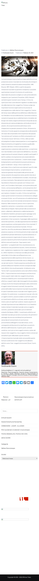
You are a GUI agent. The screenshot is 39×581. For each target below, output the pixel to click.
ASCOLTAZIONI (5, 438)
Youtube (3, 556)
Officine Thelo (26, 577)
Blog (2, 541)
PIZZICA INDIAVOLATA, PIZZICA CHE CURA (14, 434)
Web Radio (4, 538)
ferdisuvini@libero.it (7, 370)
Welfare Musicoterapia (16, 50)
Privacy (3, 563)
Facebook (4, 552)
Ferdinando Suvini (8, 53)
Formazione (5, 534)
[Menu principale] (35, 4)
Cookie (3, 567)
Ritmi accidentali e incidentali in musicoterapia (15, 430)
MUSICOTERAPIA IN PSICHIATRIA (11, 422)
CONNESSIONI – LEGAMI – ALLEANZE (12, 426)
